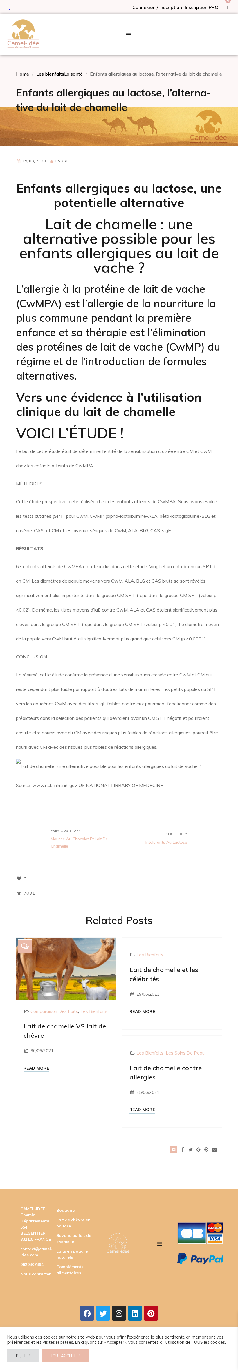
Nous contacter (35, 1274)
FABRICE (64, 161)
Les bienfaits (50, 74)
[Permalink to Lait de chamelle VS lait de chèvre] (66, 968)
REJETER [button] (23, 1355)
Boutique (65, 1210)
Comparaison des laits (54, 1011)
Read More (36, 1068)
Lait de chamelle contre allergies (165, 1072)
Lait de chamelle (101, 224)
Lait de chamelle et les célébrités (163, 974)
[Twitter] (103, 1313)
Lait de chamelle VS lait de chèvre (65, 1030)
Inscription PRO (202, 7)
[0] (226, 7)
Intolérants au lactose (166, 842)
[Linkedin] (135, 1313)
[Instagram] (119, 1313)
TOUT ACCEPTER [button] (65, 1355)
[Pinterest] (151, 1313)
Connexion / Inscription (156, 7)
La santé (73, 74)
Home (22, 74)
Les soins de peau (185, 1053)
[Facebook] (87, 1313)
